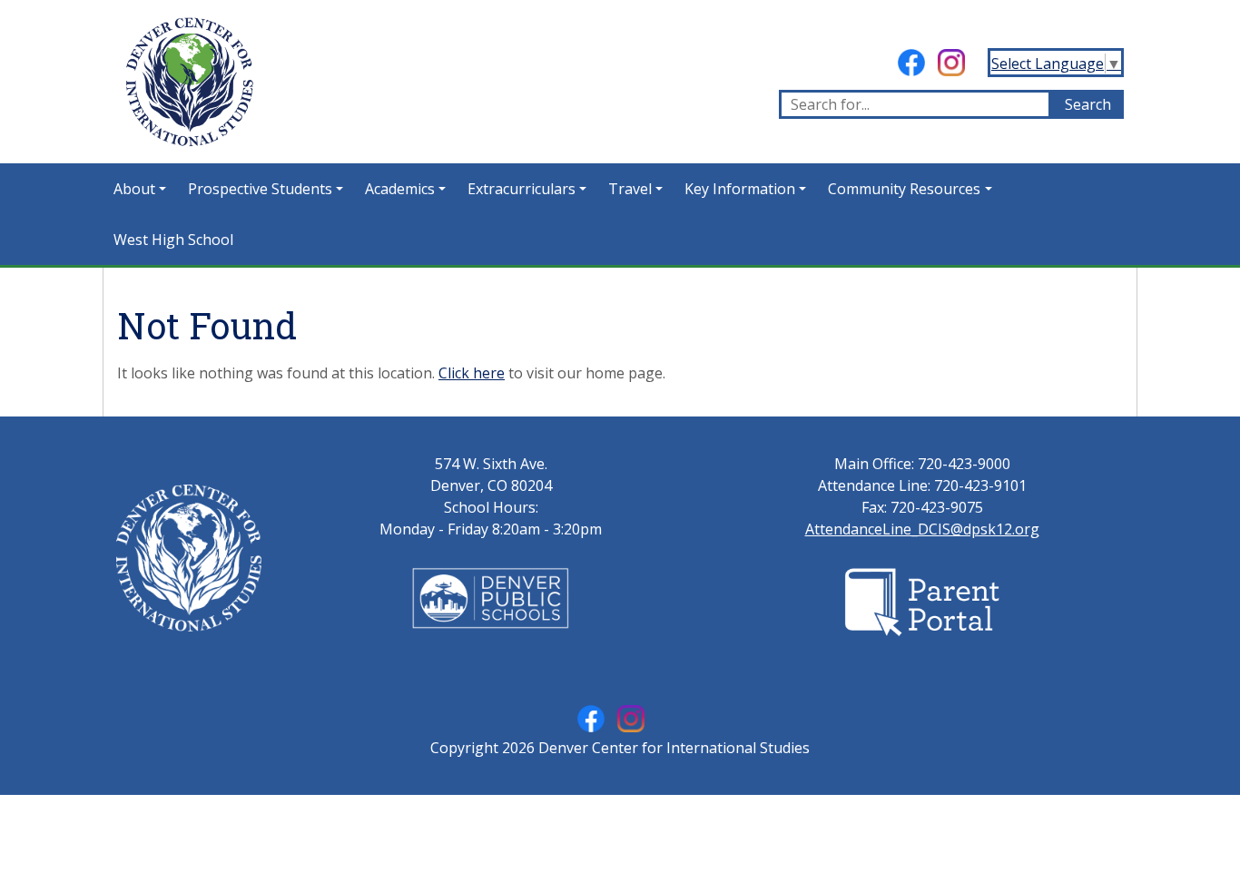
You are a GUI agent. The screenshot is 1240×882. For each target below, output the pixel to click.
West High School (173, 240)
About (134, 189)
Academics (400, 189)
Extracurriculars (521, 189)
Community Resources (904, 189)
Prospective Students (260, 189)
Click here (471, 373)
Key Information (739, 189)
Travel (630, 189)
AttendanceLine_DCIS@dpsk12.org (922, 529)
